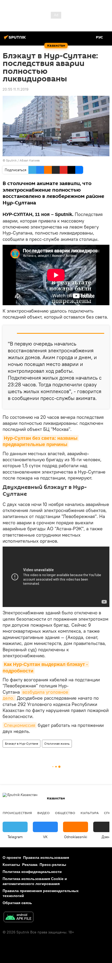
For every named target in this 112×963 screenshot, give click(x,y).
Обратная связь (17, 903)
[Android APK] (18, 917)
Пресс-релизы (53, 864)
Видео (43, 812)
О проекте (12, 857)
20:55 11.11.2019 (15, 89)
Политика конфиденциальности (32, 872)
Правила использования (46, 857)
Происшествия (17, 812)
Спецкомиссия (19, 725)
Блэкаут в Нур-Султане (21, 743)
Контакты (11, 864)
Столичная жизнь (57, 743)
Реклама (30, 864)
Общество (65, 812)
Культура (89, 812)
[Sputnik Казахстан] (16, 39)
